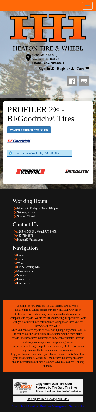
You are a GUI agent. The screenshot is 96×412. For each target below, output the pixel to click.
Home (20, 255)
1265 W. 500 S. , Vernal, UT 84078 (45, 57)
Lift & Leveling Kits (28, 267)
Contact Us (23, 279)
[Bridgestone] (71, 171)
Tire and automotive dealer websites (59, 389)
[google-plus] (84, 80)
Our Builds (23, 283)
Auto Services (25, 271)
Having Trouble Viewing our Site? (48, 399)
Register (64, 69)
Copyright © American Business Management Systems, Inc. (48, 406)
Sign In (45, 69)
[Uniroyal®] (22, 171)
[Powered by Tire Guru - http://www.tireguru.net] (23, 387)
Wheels (21, 263)
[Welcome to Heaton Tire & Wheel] (48, 32)
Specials (21, 275)
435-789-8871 (54, 63)
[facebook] (73, 80)
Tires (20, 259)
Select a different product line (30, 129)
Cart (80, 69)
